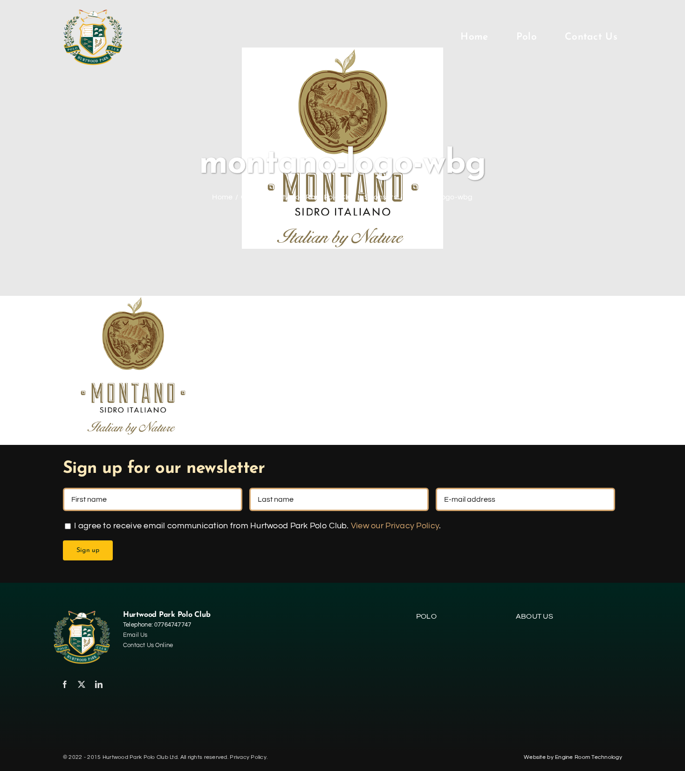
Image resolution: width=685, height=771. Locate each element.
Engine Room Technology (588, 757)
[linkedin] (99, 684)
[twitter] (81, 684)
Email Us (135, 635)
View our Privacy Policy (395, 525)
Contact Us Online (148, 645)
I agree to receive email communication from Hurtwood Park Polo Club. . (256, 525)
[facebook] (64, 684)
